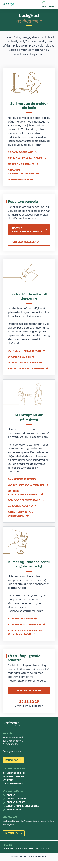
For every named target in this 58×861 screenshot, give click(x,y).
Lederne (10, 795)
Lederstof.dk (13, 809)
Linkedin (33, 848)
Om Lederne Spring (14, 773)
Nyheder (8, 780)
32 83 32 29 (29, 701)
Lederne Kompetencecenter (22, 806)
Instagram (21, 848)
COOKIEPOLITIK (18, 857)
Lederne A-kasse (15, 802)
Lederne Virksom (16, 798)
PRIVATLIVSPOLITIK (37, 857)
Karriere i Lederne (13, 776)
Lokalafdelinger (13, 783)
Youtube (45, 848)
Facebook (8, 848)
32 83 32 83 (12, 744)
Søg (44, 6)
